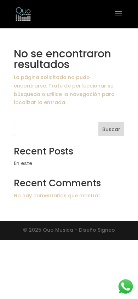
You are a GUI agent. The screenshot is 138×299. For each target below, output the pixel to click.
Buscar (111, 129)
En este (23, 163)
